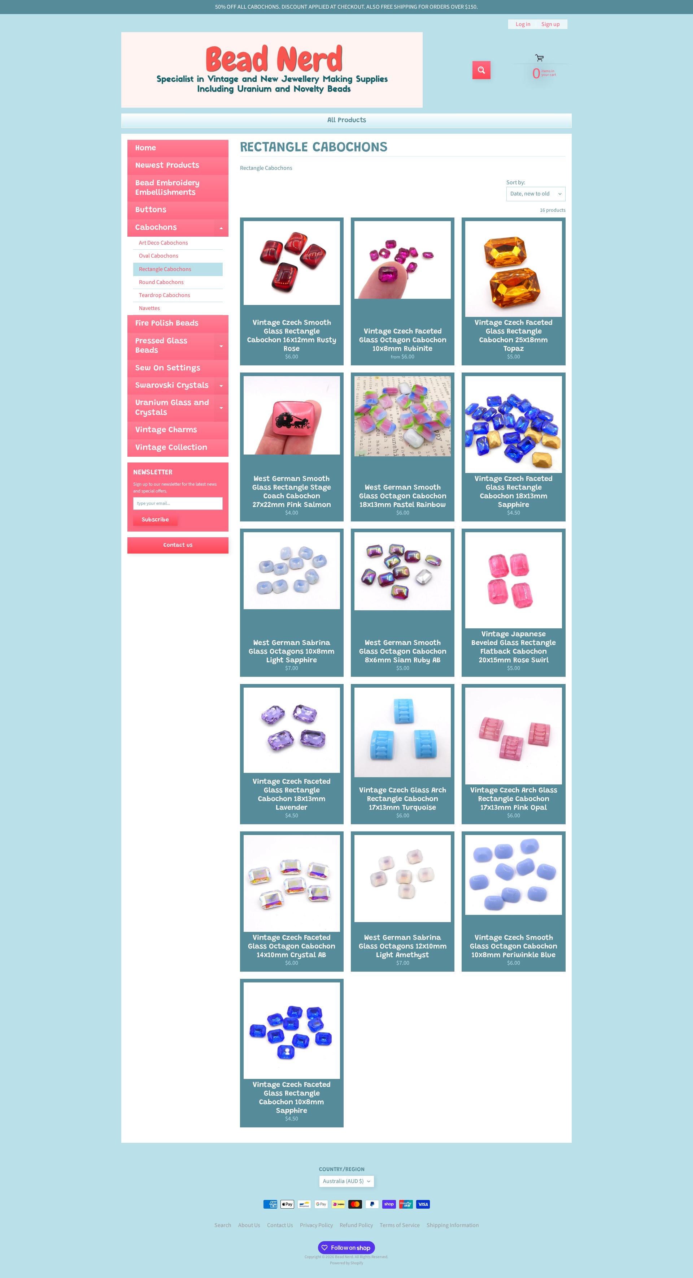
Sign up (550, 24)
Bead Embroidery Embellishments (167, 188)
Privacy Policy (316, 1225)
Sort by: (515, 182)
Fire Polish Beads (167, 324)
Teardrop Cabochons (164, 295)
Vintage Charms (166, 430)
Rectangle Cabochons (165, 269)
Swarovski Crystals (181, 388)
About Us (249, 1225)
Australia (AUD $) (343, 1181)
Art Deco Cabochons (163, 243)
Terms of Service (400, 1225)
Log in (523, 24)
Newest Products (167, 166)
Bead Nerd (344, 1257)
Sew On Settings (167, 369)
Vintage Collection (171, 448)
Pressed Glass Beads (181, 346)
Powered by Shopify (346, 1263)
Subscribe (155, 520)
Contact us (178, 545)
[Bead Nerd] (272, 70)
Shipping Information (453, 1225)
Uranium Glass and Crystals (181, 408)
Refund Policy (356, 1225)
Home (145, 148)
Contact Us (280, 1225)
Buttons (150, 210)
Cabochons (181, 230)
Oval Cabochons (158, 256)
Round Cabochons (161, 282)
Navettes (149, 308)
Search (222, 1225)
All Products (346, 120)
